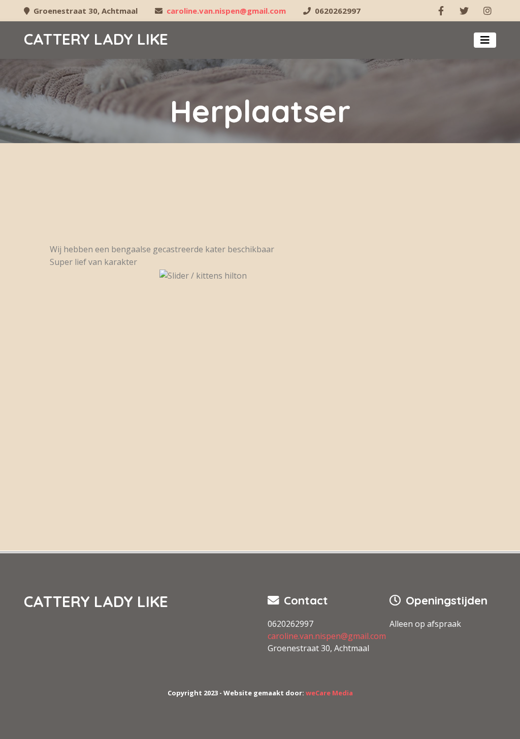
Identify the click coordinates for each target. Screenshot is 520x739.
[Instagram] (487, 10)
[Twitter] (464, 10)
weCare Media (329, 692)
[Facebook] (440, 10)
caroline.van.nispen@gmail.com (226, 11)
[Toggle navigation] (485, 40)
